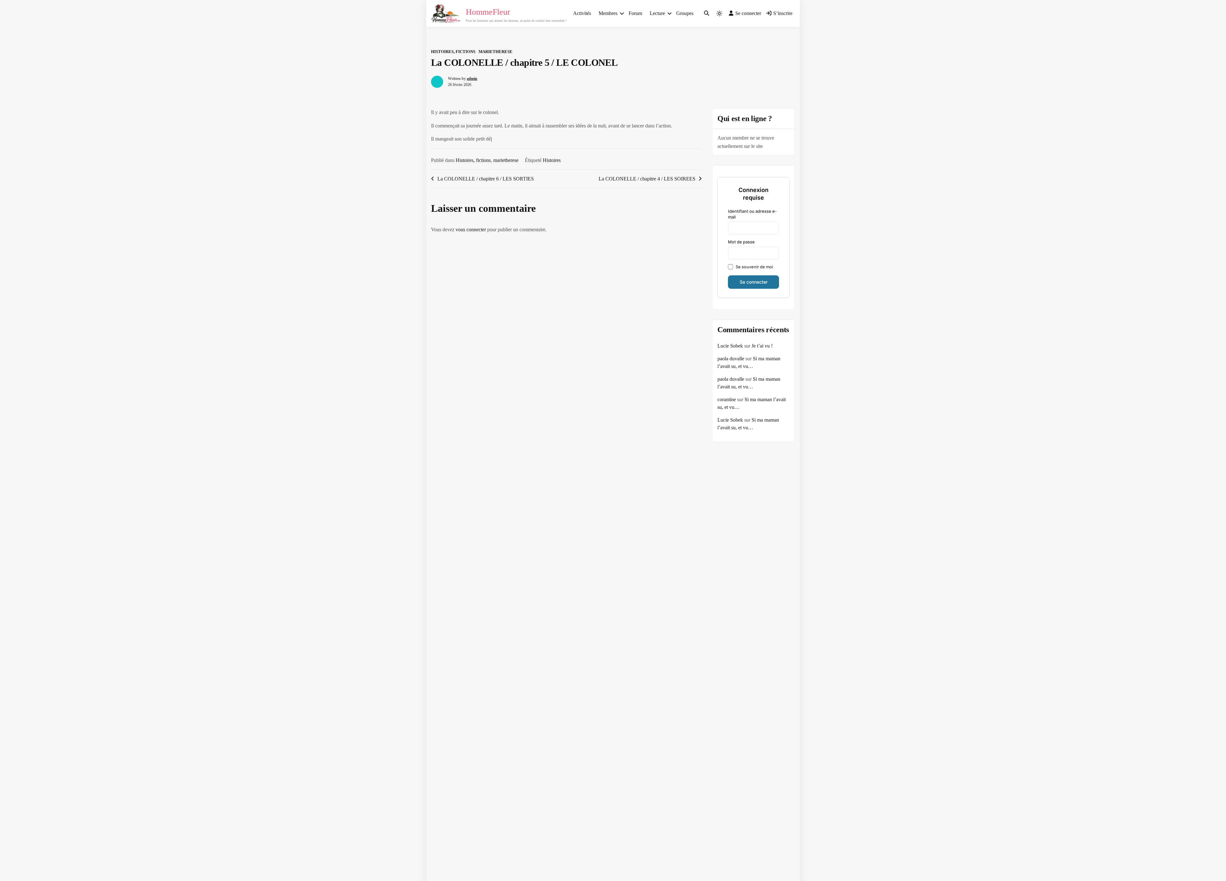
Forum (635, 13)
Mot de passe (741, 241)
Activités (582, 13)
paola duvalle (730, 358)
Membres (608, 13)
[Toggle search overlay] (706, 13)
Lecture (657, 13)
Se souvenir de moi (754, 266)
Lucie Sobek (730, 346)
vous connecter (471, 229)
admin (472, 78)
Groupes (684, 13)
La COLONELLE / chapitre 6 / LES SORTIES (485, 178)
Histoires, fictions (453, 51)
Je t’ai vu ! (762, 346)
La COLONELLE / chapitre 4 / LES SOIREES (647, 178)
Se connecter (748, 13)
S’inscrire (782, 13)
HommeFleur (488, 12)
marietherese (495, 51)
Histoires (552, 160)
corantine (726, 399)
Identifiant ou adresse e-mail (752, 214)
